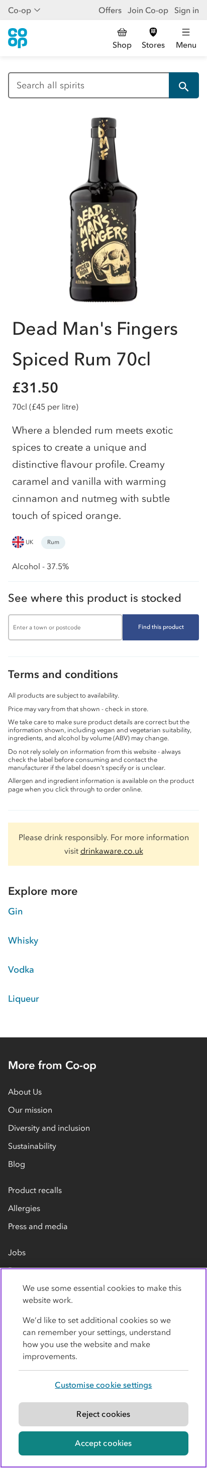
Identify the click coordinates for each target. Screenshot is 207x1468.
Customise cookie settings (103, 1385)
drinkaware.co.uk (111, 851)
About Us (25, 1092)
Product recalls (35, 1190)
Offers (110, 10)
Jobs (17, 1252)
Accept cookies (103, 1443)
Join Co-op (148, 10)
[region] (103, 1368)
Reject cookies (103, 1414)
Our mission (30, 1110)
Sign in (186, 10)
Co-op (19, 10)
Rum (53, 542)
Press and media (38, 1226)
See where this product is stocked (94, 598)
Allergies (24, 1208)
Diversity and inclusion (49, 1128)
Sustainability (32, 1146)
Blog (16, 1164)
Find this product (161, 626)
